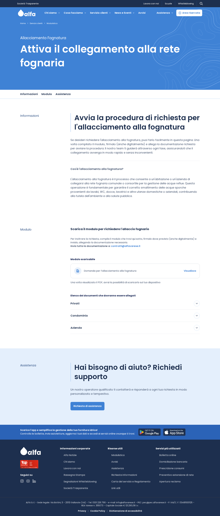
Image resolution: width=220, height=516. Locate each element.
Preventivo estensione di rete (176, 475)
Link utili (115, 488)
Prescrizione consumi (171, 468)
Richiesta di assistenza (87, 406)
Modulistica (52, 23)
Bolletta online (167, 455)
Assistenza (63, 94)
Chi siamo (69, 461)
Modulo (46, 94)
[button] (189, 13)
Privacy (82, 510)
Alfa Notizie (70, 455)
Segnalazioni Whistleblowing (80, 481)
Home (23, 23)
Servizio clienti (36, 23)
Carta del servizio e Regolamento (130, 481)
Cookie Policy (97, 510)
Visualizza (190, 271)
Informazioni (29, 94)
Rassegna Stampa (74, 475)
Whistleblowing (186, 3)
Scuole (168, 3)
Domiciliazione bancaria (173, 461)
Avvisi (141, 13)
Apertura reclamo (170, 481)
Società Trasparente (28, 3)
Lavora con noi (151, 3)
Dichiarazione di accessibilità (125, 510)
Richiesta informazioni (124, 475)
